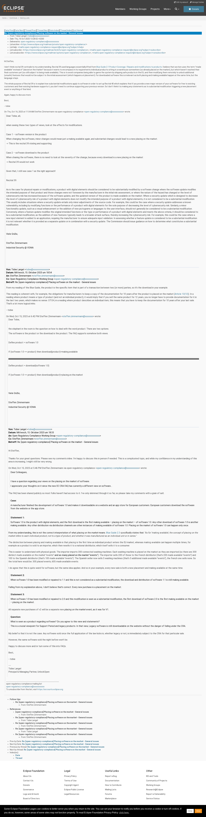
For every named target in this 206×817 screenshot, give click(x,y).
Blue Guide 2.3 (113, 532)
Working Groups (137, 9)
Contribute (13, 18)
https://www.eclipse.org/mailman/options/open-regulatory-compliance (58, 53)
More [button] (166, 9)
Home (4, 18)
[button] (177, 9)
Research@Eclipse (154, 789)
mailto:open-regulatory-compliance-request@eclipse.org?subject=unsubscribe (129, 53)
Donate (195, 9)
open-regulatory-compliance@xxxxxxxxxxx (40, 41)
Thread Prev (30, 30)
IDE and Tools (152, 776)
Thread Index (66, 30)
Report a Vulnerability (155, 794)
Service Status (153, 798)
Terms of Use (70, 780)
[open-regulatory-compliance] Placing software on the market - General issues (52, 712)
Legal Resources (71, 794)
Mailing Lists (24, 18)
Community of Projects (156, 780)
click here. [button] (124, 812)
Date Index (54, 30)
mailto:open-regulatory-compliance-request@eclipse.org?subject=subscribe (125, 50)
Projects (155, 9)
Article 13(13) (181, 294)
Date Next (19, 30)
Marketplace (110, 798)
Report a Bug (111, 776)
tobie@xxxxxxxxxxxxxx (38, 36)
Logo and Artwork (31, 794)
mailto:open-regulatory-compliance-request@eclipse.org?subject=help (51, 47)
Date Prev (9, 30)
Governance (28, 789)
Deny (190, 811)
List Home (77, 30)
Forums (108, 794)
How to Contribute (113, 785)
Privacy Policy (70, 776)
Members (120, 9)
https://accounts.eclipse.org (50, 689)
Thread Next (42, 30)
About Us (27, 776)
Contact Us (28, 780)
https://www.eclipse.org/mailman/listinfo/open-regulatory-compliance (55, 50)
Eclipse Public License (74, 789)
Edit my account (182, 2)
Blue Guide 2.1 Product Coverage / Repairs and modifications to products (129, 67)
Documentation (112, 780)
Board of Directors (31, 798)
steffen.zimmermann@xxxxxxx (48, 275)
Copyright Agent (71, 785)
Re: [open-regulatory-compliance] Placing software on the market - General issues (53, 702)
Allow (198, 811)
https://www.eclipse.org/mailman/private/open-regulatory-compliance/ (53, 44)
